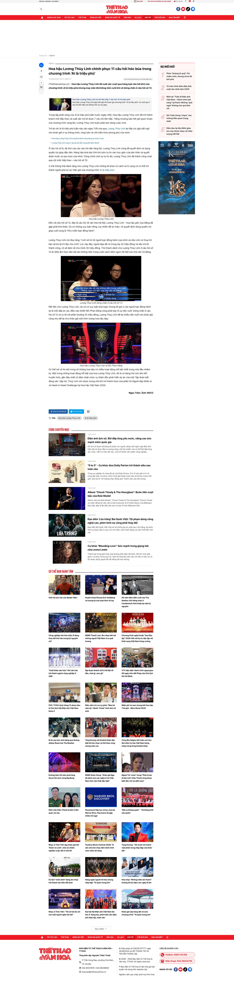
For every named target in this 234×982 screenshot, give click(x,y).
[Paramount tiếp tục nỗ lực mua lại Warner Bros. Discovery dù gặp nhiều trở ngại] (101, 797)
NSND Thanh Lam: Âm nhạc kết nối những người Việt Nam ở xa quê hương (100, 638)
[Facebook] (185, 1)
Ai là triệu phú (107, 170)
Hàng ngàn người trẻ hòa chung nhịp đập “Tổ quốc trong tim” (99, 881)
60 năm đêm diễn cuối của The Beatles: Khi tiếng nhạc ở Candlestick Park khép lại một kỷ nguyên (136, 602)
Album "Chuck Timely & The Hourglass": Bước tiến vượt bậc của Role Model (120, 494)
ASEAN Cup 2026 (54, 18)
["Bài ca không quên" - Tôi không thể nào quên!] (137, 797)
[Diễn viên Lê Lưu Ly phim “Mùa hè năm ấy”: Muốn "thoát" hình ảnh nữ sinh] (101, 692)
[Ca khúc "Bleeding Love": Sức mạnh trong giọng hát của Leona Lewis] (67, 552)
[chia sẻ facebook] (41, 71)
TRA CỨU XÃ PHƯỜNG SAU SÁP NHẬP (159, 1)
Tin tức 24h (69, 18)
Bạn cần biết (174, 18)
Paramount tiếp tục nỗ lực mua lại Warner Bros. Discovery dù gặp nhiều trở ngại (100, 813)
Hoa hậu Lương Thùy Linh (69, 418)
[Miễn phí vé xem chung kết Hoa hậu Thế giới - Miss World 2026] (137, 692)
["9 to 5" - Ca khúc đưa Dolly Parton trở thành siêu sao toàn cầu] (67, 471)
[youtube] (183, 9)
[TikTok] (194, 1)
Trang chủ (43, 56)
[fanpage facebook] (178, 9)
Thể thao (82, 18)
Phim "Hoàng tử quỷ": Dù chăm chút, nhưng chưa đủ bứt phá (179, 76)
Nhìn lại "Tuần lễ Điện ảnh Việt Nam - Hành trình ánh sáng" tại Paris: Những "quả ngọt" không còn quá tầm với (179, 102)
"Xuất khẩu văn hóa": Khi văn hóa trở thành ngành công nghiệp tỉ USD (63, 673)
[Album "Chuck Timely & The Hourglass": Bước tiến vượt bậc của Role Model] (67, 498)
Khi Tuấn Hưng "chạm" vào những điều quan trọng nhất (179, 118)
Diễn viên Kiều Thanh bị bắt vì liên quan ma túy (64, 811)
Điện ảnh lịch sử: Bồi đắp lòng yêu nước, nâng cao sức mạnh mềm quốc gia (119, 440)
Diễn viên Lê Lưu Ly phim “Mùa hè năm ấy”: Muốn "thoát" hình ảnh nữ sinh (100, 708)
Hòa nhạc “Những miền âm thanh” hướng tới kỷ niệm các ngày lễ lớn (137, 881)
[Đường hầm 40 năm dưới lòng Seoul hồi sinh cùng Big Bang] (64, 762)
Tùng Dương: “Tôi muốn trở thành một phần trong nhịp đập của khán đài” (137, 848)
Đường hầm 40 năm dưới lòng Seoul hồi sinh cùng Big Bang (62, 776)
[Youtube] (190, 1)
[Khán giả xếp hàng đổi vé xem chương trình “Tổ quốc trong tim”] (137, 899)
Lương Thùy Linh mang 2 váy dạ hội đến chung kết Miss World (75, 143)
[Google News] (138, 80)
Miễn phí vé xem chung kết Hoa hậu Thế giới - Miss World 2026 (137, 706)
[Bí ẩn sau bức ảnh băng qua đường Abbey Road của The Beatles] (64, 727)
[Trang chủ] (42, 17)
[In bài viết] (41, 76)
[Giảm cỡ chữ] (41, 92)
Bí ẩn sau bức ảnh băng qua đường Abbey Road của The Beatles (64, 741)
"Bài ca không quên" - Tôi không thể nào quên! (137, 811)
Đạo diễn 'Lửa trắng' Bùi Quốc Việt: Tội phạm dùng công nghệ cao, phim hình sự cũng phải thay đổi (120, 521)
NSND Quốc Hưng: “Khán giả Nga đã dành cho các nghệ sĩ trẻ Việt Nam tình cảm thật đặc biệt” (99, 778)
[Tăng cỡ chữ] (41, 82)
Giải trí (52, 56)
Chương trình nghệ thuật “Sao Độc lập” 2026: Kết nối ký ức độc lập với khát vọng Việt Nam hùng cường (137, 638)
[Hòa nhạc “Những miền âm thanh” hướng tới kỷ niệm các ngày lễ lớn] (137, 867)
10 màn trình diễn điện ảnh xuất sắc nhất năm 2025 (179, 87)
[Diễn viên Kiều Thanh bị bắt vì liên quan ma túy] (64, 797)
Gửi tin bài (179, 1)
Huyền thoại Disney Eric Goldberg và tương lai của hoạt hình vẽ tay (100, 599)
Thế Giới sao (160, 18)
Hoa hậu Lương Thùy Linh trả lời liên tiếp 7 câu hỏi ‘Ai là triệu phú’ (101, 99)
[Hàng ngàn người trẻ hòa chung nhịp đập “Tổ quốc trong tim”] (101, 867)
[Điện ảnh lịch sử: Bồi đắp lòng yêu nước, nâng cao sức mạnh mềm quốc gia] (67, 444)
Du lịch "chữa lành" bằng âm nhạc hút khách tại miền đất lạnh (63, 881)
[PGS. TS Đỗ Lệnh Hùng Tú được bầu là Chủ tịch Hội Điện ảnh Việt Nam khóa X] (64, 692)
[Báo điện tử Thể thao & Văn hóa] (117, 9)
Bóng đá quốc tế (112, 18)
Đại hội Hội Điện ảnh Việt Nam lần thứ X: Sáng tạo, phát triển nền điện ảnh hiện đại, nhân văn (101, 915)
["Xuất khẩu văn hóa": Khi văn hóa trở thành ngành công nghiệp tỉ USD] (64, 657)
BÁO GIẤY (140, 1)
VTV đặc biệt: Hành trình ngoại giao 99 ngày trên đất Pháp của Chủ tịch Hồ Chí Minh (137, 673)
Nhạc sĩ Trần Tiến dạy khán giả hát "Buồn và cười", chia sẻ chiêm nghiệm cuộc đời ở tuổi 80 (64, 848)
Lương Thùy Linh (116, 128)
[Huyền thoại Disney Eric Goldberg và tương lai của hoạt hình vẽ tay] (101, 585)
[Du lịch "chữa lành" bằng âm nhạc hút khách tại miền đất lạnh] (64, 867)
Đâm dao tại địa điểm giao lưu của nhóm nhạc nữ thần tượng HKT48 (179, 131)
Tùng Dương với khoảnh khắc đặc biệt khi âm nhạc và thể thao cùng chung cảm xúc (100, 743)
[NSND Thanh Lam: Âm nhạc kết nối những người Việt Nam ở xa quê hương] (101, 623)
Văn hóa (127, 18)
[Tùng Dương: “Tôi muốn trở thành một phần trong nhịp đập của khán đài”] (137, 832)
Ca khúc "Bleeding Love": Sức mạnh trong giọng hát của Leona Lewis (118, 548)
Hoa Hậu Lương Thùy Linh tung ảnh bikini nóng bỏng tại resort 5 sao (78, 139)
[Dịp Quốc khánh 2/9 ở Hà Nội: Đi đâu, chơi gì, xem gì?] (101, 657)
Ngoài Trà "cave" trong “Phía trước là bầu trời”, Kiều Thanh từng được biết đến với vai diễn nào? (137, 778)
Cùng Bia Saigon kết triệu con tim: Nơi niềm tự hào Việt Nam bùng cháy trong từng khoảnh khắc (137, 743)
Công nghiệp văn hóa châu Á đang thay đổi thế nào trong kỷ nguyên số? (64, 638)
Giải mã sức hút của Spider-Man (63, 597)
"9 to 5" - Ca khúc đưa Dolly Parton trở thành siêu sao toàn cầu (119, 467)
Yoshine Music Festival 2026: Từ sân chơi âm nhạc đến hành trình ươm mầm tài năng (99, 848)
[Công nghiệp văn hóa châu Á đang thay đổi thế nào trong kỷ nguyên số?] (64, 623)
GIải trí (148, 18)
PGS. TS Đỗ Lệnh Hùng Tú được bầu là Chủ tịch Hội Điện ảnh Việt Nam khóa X (64, 708)
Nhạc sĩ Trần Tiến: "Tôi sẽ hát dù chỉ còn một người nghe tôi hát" (64, 913)
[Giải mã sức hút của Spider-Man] (64, 585)
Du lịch (138, 18)
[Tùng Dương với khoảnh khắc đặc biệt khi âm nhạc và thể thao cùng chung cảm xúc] (101, 727)
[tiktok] (188, 9)
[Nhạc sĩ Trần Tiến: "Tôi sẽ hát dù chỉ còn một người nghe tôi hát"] (64, 899)
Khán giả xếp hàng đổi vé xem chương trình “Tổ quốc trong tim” (136, 913)
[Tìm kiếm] (41, 9)
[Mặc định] (41, 87)
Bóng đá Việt (95, 18)
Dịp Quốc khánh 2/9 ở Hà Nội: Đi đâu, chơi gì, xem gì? (99, 671)
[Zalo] (193, 9)
